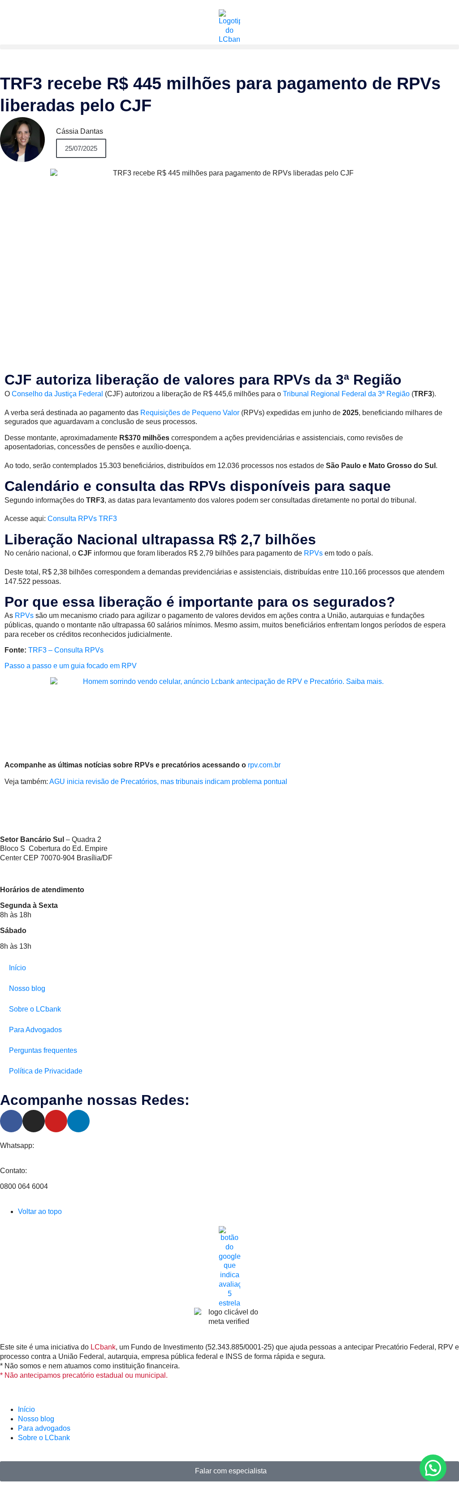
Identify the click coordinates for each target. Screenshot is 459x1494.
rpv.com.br (264, 765)
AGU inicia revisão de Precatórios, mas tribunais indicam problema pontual (168, 781)
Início (17, 968)
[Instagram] (33, 1121)
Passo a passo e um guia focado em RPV (70, 666)
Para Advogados (35, 1030)
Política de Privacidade (45, 1071)
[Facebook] (11, 1121)
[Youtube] (56, 1121)
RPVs (314, 553)
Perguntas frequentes (43, 1050)
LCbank (103, 1347)
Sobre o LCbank (35, 1009)
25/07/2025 (81, 148)
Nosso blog (27, 988)
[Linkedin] (78, 1121)
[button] (229, 46)
